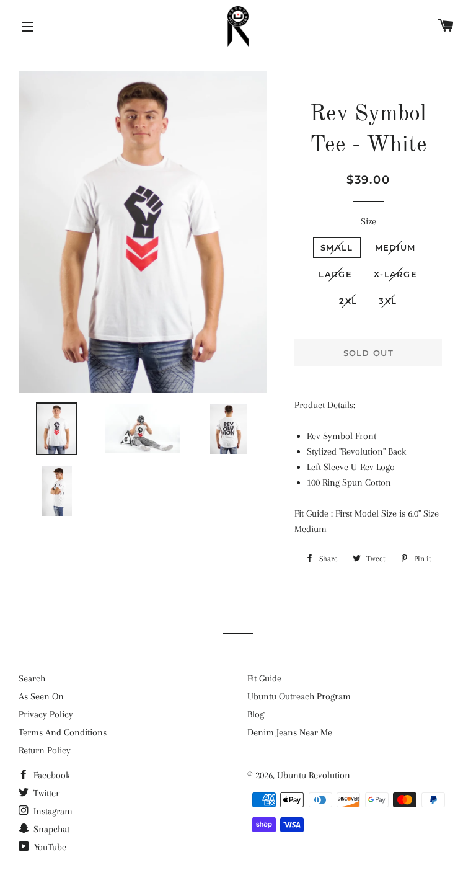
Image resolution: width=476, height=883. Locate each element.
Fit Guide (264, 678)
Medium (395, 247)
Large (335, 274)
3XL (388, 301)
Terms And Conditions (63, 732)
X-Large (395, 274)
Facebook (50, 775)
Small (336, 247)
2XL (348, 301)
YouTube (49, 847)
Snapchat (50, 829)
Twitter (45, 793)
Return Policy (45, 750)
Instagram (52, 811)
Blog (255, 714)
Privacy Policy (46, 714)
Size (368, 221)
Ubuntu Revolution (313, 775)
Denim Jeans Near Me (289, 732)
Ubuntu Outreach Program (299, 696)
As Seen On (41, 696)
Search (32, 678)
